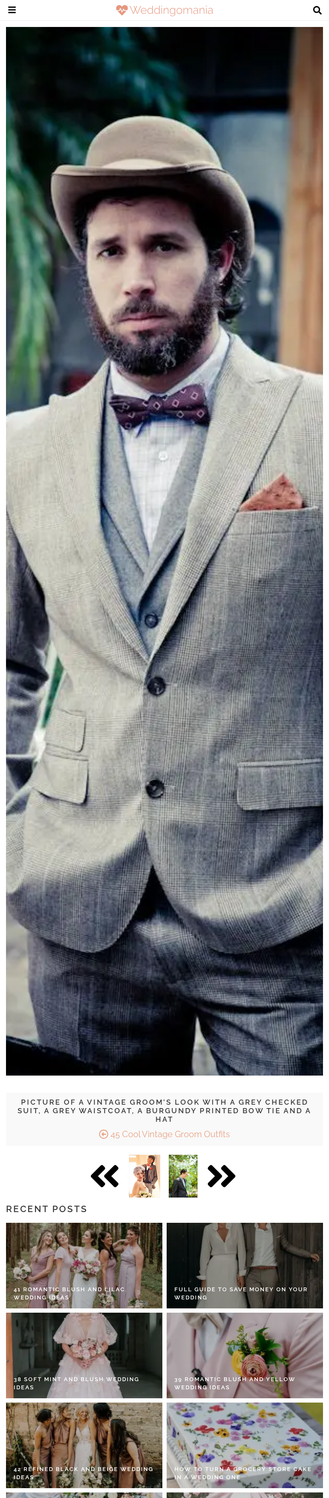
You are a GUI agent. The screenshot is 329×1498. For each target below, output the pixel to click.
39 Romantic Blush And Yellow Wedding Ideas (235, 1383)
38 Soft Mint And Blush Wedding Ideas (76, 1383)
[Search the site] (317, 11)
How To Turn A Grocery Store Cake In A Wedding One (243, 1473)
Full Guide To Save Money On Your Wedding (241, 1293)
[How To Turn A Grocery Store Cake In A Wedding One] (245, 1445)
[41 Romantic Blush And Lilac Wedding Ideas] (84, 1265)
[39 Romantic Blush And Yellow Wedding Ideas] (245, 1355)
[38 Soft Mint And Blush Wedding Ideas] (84, 1355)
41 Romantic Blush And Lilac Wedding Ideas (69, 1293)
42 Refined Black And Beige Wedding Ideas (83, 1473)
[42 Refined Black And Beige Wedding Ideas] (84, 1445)
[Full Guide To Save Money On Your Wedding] (245, 1265)
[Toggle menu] (12, 11)
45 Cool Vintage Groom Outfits (169, 1134)
